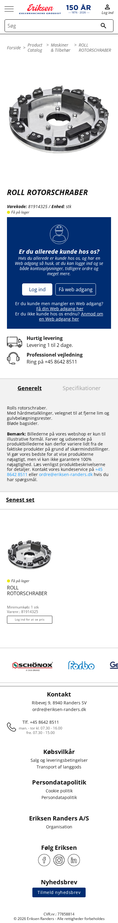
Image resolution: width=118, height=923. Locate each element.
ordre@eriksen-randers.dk (66, 474)
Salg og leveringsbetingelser (59, 760)
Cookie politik (59, 791)
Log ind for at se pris (29, 619)
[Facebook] (44, 860)
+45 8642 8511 (61, 361)
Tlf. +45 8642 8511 (40, 722)
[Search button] (103, 26)
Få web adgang (76, 289)
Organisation (59, 827)
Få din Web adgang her (60, 308)
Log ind (37, 289)
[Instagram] (59, 860)
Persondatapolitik (59, 797)
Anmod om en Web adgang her (71, 316)
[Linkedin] (74, 860)
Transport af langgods (59, 767)
